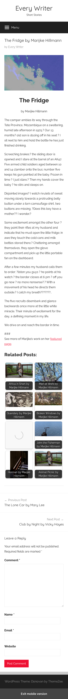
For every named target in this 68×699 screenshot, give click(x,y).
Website (10, 646)
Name (9, 614)
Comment (12, 560)
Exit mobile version (34, 694)
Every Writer (34, 8)
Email (9, 630)
